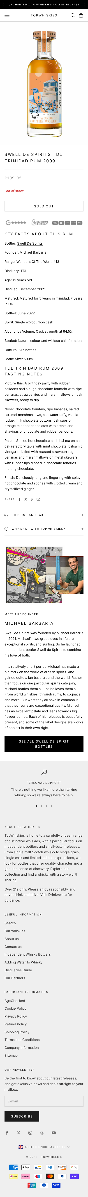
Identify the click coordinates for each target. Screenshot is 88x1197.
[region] (44, 784)
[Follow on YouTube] (53, 1133)
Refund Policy (16, 1024)
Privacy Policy (16, 1016)
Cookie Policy (15, 1008)
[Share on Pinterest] (32, 499)
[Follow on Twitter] (18, 1133)
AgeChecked (15, 1001)
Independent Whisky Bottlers (28, 954)
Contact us (13, 947)
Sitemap (11, 1055)
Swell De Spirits (30, 243)
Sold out (44, 206)
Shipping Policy (17, 1032)
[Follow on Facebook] (7, 1133)
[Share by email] (38, 499)
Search (10, 923)
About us (12, 939)
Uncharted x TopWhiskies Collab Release (44, 3)
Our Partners (15, 978)
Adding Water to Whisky (23, 962)
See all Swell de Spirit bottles (44, 743)
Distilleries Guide (18, 970)
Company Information (22, 1047)
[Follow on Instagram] (30, 1133)
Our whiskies (15, 931)
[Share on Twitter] (26, 499)
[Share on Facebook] (19, 499)
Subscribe (22, 1116)
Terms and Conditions (22, 1040)
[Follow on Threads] (42, 1133)
